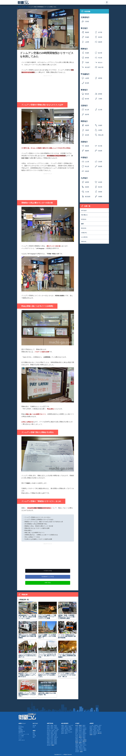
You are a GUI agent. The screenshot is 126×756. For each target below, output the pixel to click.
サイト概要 (21, 735)
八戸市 (76, 726)
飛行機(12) (84, 215)
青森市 (52, 725)
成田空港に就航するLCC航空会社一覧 (47, 693)
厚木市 (94, 729)
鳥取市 (48, 738)
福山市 (80, 746)
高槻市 (76, 739)
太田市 (100, 725)
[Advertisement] (47, 86)
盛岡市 (55, 725)
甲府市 (48, 733)
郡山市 (80, 728)
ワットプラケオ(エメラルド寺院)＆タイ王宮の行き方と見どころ (28, 655)
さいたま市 (53, 729)
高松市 (48, 741)
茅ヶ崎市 (99, 729)
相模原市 (63, 728)
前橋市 (52, 728)
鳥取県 (87, 171)
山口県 (87, 161)
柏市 (76, 733)
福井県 (87, 114)
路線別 (20, 728)
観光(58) (83, 228)
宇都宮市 (56, 728)
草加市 (94, 726)
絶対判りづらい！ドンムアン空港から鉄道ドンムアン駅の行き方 (27, 675)
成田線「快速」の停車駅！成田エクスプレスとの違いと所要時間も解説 (67, 616)
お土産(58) (84, 237)
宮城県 (87, 37)
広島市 (48, 739)
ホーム (20, 725)
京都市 (52, 735)
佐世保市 (77, 750)
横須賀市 (84, 733)
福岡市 (48, 742)
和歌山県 (100, 135)
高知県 (100, 150)
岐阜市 (55, 733)
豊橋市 (84, 737)
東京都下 (87, 67)
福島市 (48, 728)
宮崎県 (100, 192)
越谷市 (76, 732)
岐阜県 (87, 99)
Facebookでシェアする (48, 576)
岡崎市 (76, 738)
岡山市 (55, 738)
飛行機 (34, 725)
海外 (34, 737)
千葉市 (57, 729)
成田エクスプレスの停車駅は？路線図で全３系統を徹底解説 (27, 636)
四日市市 (100, 732)
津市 (56, 734)
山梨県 (87, 78)
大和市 (99, 728)
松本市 (84, 735)
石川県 (100, 109)
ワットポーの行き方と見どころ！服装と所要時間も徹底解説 (67, 655)
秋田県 (100, 37)
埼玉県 (100, 57)
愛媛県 (87, 150)
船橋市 (84, 732)
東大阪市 (81, 739)
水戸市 (48, 729)
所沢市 (91, 726)
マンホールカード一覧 (24, 734)
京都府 (100, 125)
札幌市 (48, 725)
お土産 (34, 735)
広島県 (100, 161)
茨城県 (87, 53)
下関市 (76, 747)
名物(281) (84, 232)
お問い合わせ (22, 740)
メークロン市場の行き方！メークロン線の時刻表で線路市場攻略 (67, 636)
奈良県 (87, 135)
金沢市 (52, 732)
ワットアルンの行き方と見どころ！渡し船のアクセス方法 (47, 655)
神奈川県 (100, 67)
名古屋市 (52, 734)
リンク (20, 738)
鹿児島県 (87, 196)
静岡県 (100, 94)
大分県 (87, 192)
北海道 (87, 21)
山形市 (55, 726)
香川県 (100, 146)
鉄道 (34, 727)
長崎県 (87, 187)
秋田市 (52, 726)
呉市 (83, 746)
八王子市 (80, 733)
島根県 (100, 166)
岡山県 (87, 166)
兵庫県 (100, 130)
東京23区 (100, 63)
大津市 (48, 735)
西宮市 (84, 742)
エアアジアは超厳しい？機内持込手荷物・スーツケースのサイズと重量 (47, 616)
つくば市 (91, 725)
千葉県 (87, 62)
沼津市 (98, 730)
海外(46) (83, 241)
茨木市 (91, 733)
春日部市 (99, 726)
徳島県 (87, 146)
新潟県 (87, 83)
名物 (34, 734)
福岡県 (87, 182)
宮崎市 (55, 743)
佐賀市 (52, 742)
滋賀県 (87, 125)
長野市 (52, 733)
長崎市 (55, 742)
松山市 (52, 741)
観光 (34, 732)
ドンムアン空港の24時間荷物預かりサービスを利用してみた (47, 675)
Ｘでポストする (48, 570)
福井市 (55, 732)
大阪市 (55, 735)
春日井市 (95, 732)
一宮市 (80, 738)
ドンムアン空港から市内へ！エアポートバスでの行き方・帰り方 (67, 675)
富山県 (87, 109)
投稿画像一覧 (22, 731)
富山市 (48, 732)
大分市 (48, 743)
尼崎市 (76, 743)
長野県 (100, 78)
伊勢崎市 (96, 725)
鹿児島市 (49, 745)
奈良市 (52, 737)
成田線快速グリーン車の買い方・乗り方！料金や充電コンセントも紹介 (27, 616)
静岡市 (48, 734)
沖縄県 (100, 196)
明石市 (80, 743)
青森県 (87, 32)
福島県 (100, 42)
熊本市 (52, 743)
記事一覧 (21, 732)
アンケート (21, 737)
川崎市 (69, 726)
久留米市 (81, 749)
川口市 (80, 732)
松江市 (52, 738)
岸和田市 (95, 733)
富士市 (91, 732)
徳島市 (55, 739)
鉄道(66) (83, 219)
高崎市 (80, 730)
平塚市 (91, 729)
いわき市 (84, 728)
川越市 (84, 730)
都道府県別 (21, 727)
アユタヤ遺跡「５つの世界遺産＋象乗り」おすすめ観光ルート (47, 636)
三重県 (100, 99)
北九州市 (70, 732)
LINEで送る (48, 582)
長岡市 (91, 730)
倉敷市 (76, 746)
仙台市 (48, 726)
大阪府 (87, 130)
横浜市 (53, 730)
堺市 (66, 730)
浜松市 (62, 729)
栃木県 (100, 53)
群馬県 (87, 57)
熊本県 (100, 187)
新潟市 (56, 730)
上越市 (94, 730)
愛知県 (87, 94)
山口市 (52, 739)
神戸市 (48, 737)
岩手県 (100, 32)
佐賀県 (100, 182)
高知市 (55, 741)
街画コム (61, 754)
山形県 (87, 42)
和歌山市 (56, 737)
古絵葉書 (21, 729)
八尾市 (80, 741)
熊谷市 (91, 728)
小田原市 (95, 728)
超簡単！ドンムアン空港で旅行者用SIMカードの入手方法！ (27, 694)
